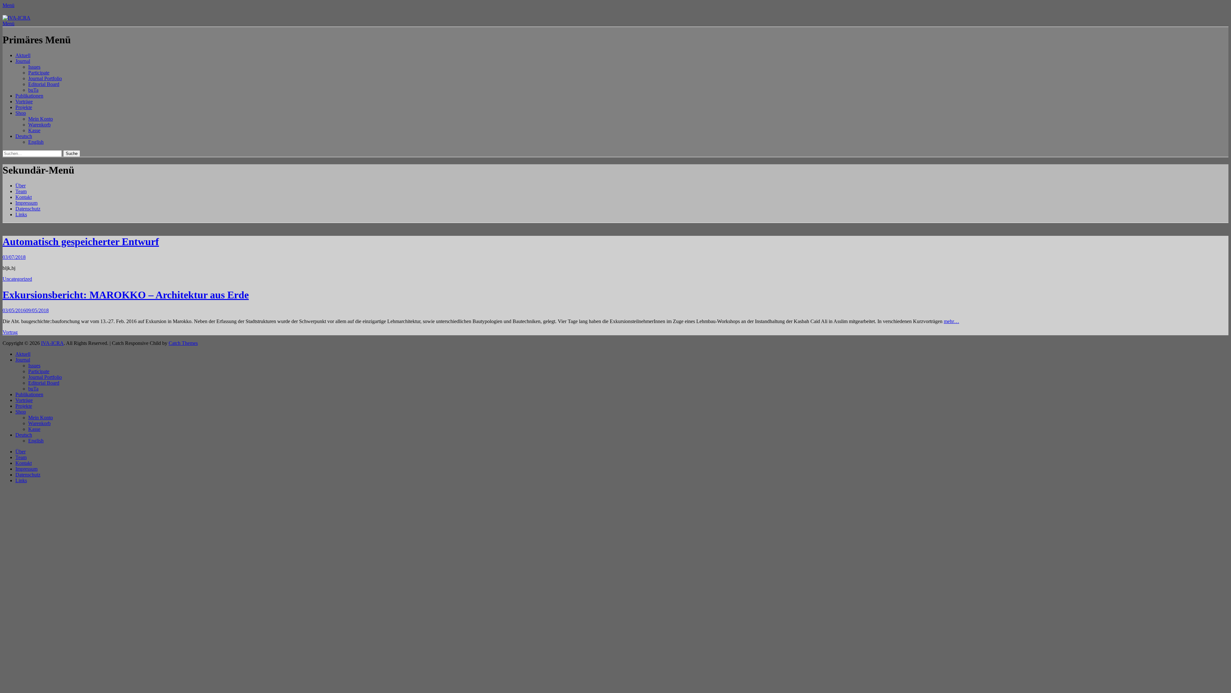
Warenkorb (39, 124)
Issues (34, 67)
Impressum (26, 203)
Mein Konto (40, 119)
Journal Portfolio (45, 78)
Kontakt (23, 197)
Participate (38, 72)
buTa (33, 90)
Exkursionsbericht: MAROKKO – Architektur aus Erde (126, 295)
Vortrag (10, 332)
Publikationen (29, 95)
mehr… (951, 321)
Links (21, 214)
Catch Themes (183, 343)
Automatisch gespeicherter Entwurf (81, 241)
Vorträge (24, 101)
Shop (20, 113)
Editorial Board (43, 84)
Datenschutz (27, 208)
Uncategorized (17, 279)
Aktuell (22, 55)
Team (21, 191)
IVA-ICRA (52, 343)
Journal (22, 61)
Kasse (34, 130)
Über (20, 185)
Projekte (23, 107)
